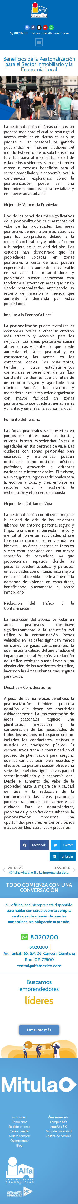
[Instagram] (39, 27)
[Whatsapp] (51, 27)
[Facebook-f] (33, 27)
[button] (39, 42)
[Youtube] (45, 27)
